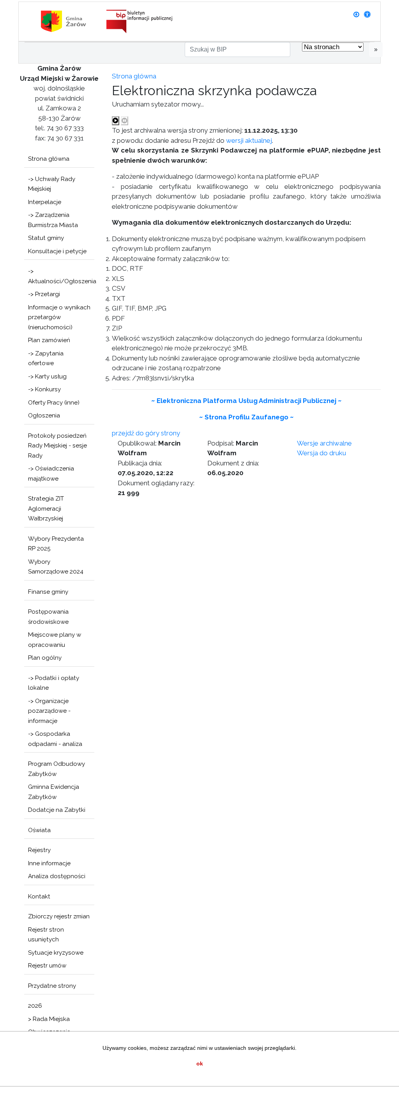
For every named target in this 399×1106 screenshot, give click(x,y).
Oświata (39, 830)
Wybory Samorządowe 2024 (55, 566)
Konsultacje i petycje (57, 251)
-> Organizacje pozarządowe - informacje (49, 711)
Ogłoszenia (44, 415)
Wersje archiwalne (324, 443)
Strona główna (48, 158)
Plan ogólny (45, 657)
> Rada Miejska (49, 1019)
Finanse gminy (48, 591)
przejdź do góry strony (146, 433)
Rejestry (39, 850)
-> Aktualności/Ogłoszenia (61, 276)
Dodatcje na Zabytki (56, 809)
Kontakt (39, 896)
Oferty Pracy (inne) (53, 402)
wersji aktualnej (249, 140)
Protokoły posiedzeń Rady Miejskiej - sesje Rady (57, 445)
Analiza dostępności (56, 876)
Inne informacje (49, 863)
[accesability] (367, 14)
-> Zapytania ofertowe (46, 358)
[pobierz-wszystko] (356, 14)
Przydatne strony (52, 985)
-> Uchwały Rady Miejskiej (51, 184)
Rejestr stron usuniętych (46, 934)
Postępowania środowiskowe (48, 616)
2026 (35, 1005)
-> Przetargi (44, 294)
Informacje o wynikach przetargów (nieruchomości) (59, 317)
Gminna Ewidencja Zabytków (53, 792)
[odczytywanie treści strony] (115, 121)
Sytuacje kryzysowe (55, 952)
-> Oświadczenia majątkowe (51, 473)
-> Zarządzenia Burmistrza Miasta (53, 220)
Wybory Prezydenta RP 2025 (56, 543)
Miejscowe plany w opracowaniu (54, 639)
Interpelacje (44, 202)
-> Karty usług (47, 376)
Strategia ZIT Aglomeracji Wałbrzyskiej (46, 508)
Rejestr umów (47, 965)
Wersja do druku (321, 453)
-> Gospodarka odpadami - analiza (55, 738)
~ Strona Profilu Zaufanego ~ (246, 417)
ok (199, 1063)
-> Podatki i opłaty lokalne (53, 683)
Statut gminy (46, 237)
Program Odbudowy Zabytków (56, 769)
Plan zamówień (49, 340)
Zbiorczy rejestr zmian (59, 916)
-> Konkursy (44, 389)
